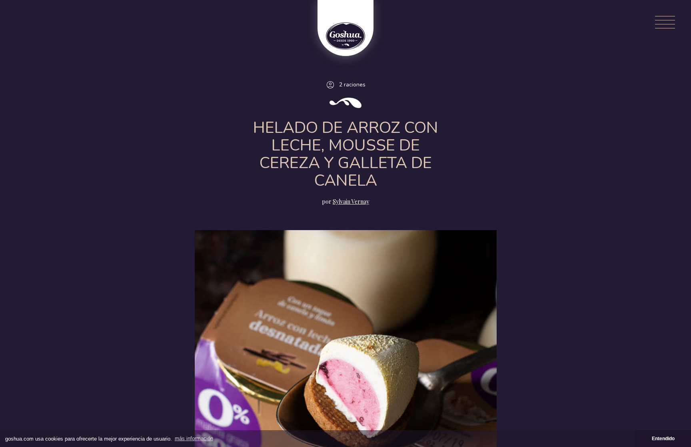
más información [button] (194, 438)
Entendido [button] (663, 438)
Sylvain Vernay (351, 201)
